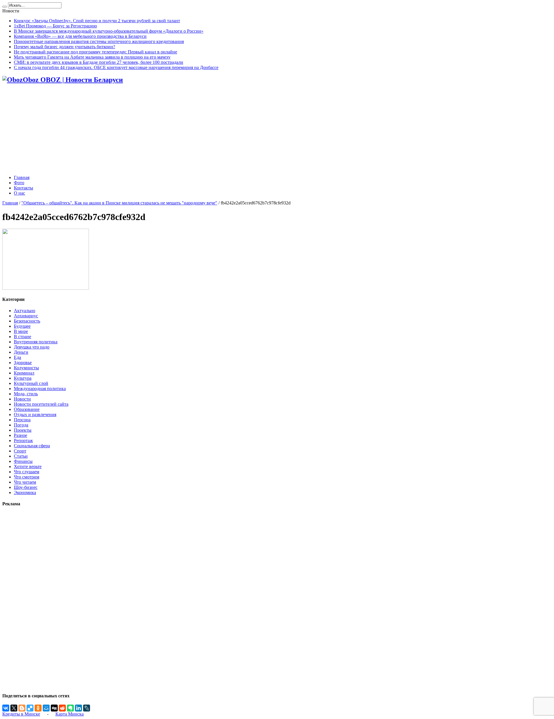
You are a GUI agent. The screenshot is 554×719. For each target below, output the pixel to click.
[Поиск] (4, 7)
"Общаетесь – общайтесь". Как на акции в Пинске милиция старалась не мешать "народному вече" (119, 202)
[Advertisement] (277, 130)
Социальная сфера (32, 445)
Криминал (24, 372)
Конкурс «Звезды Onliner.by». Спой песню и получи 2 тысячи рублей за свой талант (97, 20)
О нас (19, 193)
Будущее (22, 326)
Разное (20, 435)
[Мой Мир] (46, 708)
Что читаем (25, 482)
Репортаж (23, 440)
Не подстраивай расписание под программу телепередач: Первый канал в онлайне (95, 51)
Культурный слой (31, 383)
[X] (13, 708)
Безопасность (27, 320)
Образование (27, 409)
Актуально (24, 310)
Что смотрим (26, 476)
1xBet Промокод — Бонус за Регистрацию (55, 25)
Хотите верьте (28, 466)
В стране (22, 336)
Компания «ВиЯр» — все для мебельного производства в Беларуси (80, 36)
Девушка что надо (31, 346)
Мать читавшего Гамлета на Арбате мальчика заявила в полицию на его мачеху (92, 57)
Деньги (21, 352)
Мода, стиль (26, 393)
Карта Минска (69, 713)
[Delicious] (30, 708)
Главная (21, 177)
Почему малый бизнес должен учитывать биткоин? (64, 46)
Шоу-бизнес (26, 487)
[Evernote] (70, 708)
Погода (21, 424)
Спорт (20, 450)
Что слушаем (26, 471)
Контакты (23, 187)
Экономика (25, 492)
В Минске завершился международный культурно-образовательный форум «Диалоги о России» (108, 31)
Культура (22, 378)
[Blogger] (21, 708)
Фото (19, 182)
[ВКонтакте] (5, 708)
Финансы (23, 461)
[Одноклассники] (38, 708)
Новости (22, 398)
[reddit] (62, 708)
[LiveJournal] (86, 708)
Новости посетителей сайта (41, 404)
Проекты (22, 430)
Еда (17, 357)
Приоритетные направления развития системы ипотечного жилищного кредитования (99, 41)
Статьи (21, 456)
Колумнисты (26, 367)
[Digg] (54, 708)
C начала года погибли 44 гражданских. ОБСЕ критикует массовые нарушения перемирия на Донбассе (116, 67)
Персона (22, 419)
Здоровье (23, 362)
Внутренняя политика (35, 341)
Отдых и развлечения (35, 414)
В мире (21, 331)
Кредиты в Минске (21, 713)
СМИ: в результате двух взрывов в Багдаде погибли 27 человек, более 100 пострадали (98, 62)
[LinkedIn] (78, 708)
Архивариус (26, 315)
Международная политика (40, 388)
